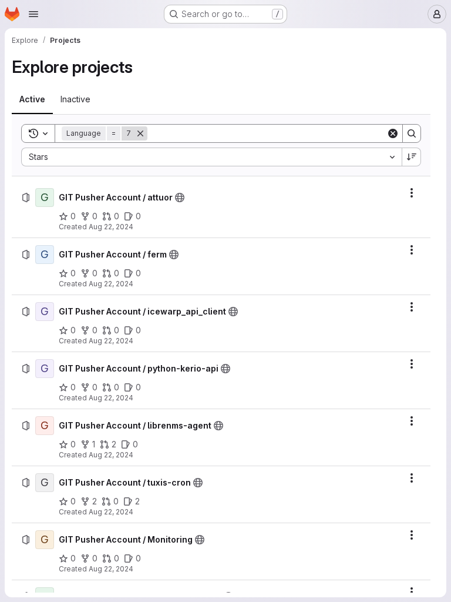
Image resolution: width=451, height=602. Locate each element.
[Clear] (393, 133)
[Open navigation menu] (33, 14)
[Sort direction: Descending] (411, 157)
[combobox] (211, 157)
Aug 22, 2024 (111, 226)
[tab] (32, 99)
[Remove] (140, 133)
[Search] (411, 133)
